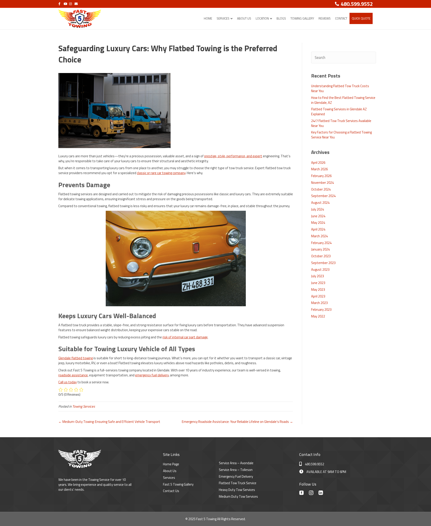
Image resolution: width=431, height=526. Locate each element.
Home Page (171, 464)
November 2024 (322, 182)
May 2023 (318, 289)
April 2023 (318, 296)
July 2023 (317, 276)
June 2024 (318, 216)
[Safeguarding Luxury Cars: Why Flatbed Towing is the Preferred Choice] (114, 110)
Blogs (281, 18)
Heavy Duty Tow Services (237, 489)
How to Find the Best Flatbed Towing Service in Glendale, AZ (343, 100)
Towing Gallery (302, 18)
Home (208, 18)
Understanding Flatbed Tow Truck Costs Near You (340, 88)
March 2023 (319, 302)
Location (262, 18)
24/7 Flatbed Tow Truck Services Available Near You (341, 123)
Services (223, 18)
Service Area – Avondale (236, 463)
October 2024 (321, 189)
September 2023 (323, 262)
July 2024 (317, 209)
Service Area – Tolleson (236, 469)
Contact (341, 18)
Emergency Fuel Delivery (236, 476)
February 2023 (321, 309)
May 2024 (318, 222)
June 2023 (318, 282)
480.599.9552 (314, 464)
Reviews (325, 18)
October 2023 (321, 256)
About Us (244, 18)
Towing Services (83, 406)
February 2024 (321, 242)
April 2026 (318, 162)
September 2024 (323, 195)
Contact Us (171, 490)
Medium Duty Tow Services (238, 496)
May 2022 (318, 316)
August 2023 (320, 269)
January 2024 (320, 249)
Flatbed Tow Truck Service (237, 483)
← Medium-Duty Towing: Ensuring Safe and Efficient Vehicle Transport (109, 421)
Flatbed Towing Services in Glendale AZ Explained (339, 112)
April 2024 (318, 229)
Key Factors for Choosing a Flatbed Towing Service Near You (341, 135)
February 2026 (321, 175)
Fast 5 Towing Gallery (178, 484)
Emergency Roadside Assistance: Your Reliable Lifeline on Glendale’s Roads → (237, 421)
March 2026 (319, 169)
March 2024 (319, 236)
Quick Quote (361, 18)
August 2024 (320, 202)
